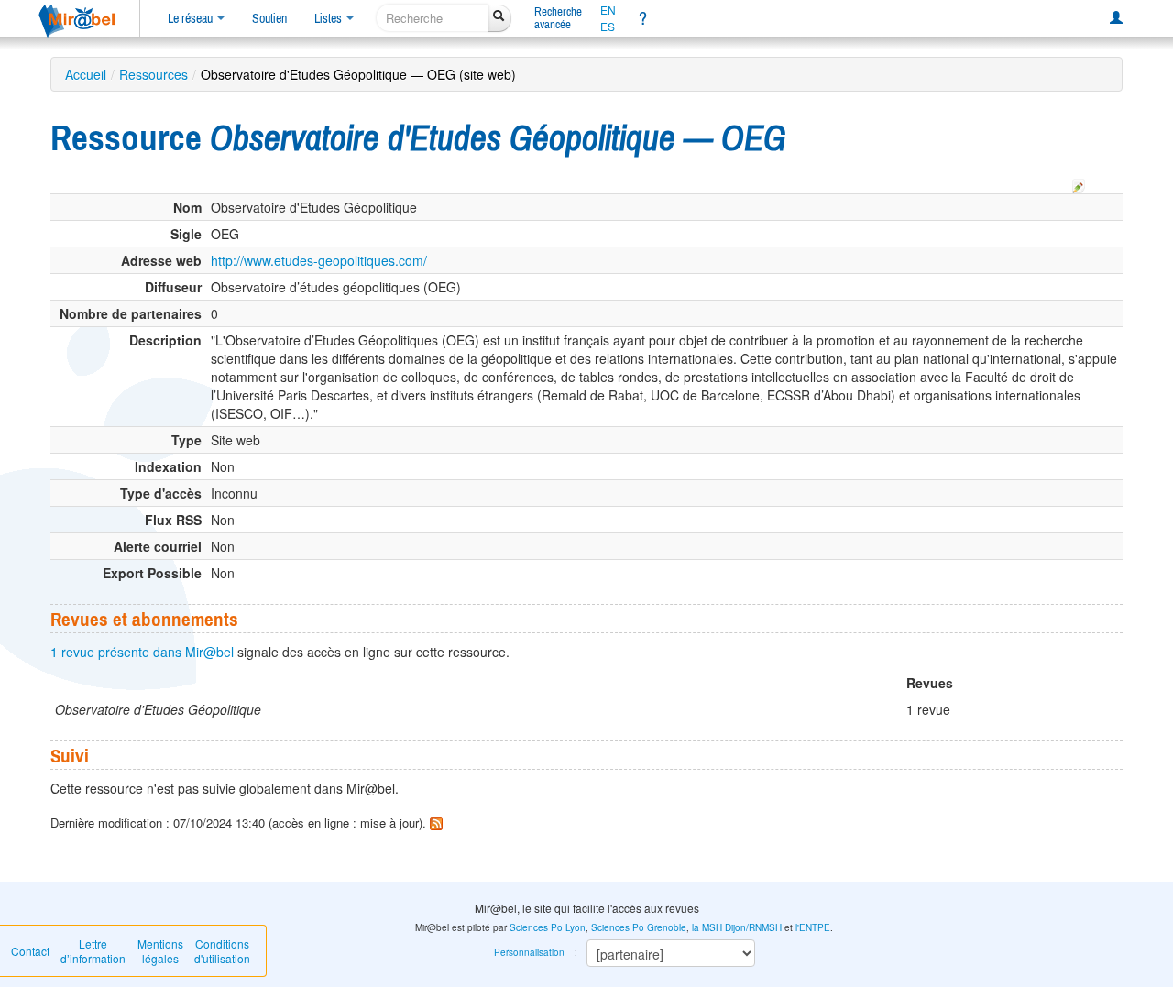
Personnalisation (529, 952)
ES (607, 26)
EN (608, 10)
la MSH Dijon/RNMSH (737, 927)
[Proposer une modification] (1078, 183)
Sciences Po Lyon (548, 927)
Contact (30, 951)
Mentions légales (160, 951)
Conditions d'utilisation (222, 951)
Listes (329, 18)
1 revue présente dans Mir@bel (142, 651)
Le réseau (191, 18)
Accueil (85, 74)
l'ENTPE (812, 927)
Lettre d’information (93, 951)
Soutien (269, 18)
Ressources (153, 74)
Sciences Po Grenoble (638, 927)
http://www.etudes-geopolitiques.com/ (319, 260)
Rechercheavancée (558, 18)
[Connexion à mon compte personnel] (1116, 18)
